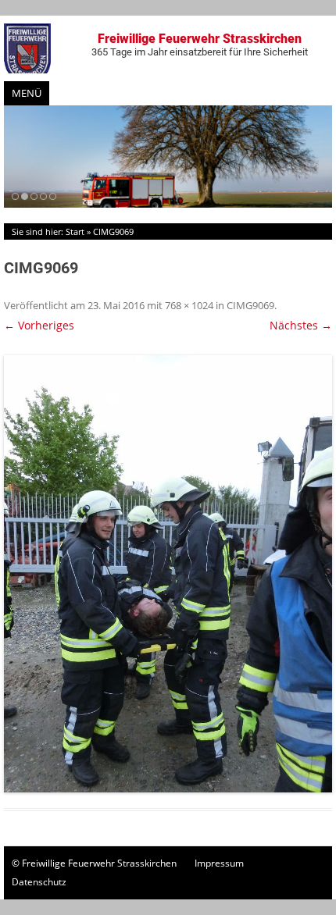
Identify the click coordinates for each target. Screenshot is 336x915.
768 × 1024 (189, 305)
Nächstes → (301, 325)
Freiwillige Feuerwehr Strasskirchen (199, 44)
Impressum (219, 863)
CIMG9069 (250, 305)
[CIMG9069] (168, 573)
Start (75, 231)
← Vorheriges (39, 325)
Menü (26, 93)
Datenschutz (39, 881)
